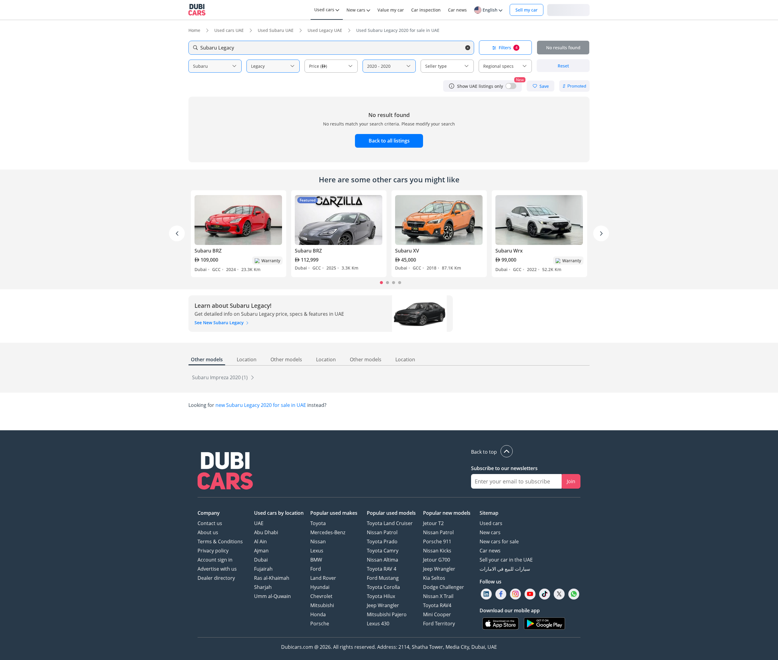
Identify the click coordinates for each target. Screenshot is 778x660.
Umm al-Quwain (272, 596)
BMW (316, 559)
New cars (490, 532)
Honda (318, 614)
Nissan (318, 541)
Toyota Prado (382, 541)
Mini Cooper (437, 614)
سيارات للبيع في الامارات (505, 568)
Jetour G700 (436, 559)
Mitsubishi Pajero (387, 614)
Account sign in (215, 559)
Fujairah (263, 568)
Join (571, 481)
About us (208, 532)
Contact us (210, 523)
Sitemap (489, 513)
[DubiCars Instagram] (515, 594)
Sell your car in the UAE (506, 559)
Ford (315, 568)
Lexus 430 (378, 623)
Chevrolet (321, 596)
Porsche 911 (437, 541)
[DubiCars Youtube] (530, 594)
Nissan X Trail (438, 596)
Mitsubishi (322, 605)
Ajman (261, 550)
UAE (258, 523)
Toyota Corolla (383, 587)
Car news (490, 550)
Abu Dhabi (266, 532)
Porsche (319, 623)
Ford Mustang (383, 578)
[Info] (452, 86)
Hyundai (319, 587)
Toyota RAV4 (437, 605)
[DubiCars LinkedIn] (486, 594)
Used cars (491, 523)
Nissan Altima (382, 559)
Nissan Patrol (382, 532)
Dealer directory (216, 578)
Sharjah (263, 587)
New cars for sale (499, 541)
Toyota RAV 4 (381, 568)
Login (568, 9)
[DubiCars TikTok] (545, 594)
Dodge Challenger (443, 587)
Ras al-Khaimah (271, 578)
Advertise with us (217, 568)
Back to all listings (389, 140)
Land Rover (323, 578)
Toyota (318, 523)
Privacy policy (213, 550)
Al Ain (260, 541)
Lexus (316, 550)
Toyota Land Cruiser (390, 523)
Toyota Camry (382, 550)
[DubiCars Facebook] (500, 594)
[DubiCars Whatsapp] (573, 594)
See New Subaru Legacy (219, 322)
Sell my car (526, 10)
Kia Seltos (434, 578)
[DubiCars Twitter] (559, 594)
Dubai (261, 559)
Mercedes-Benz (327, 532)
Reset (563, 66)
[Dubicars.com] (225, 471)
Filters (508, 47)
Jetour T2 (433, 523)
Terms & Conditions (220, 541)
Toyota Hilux (381, 596)
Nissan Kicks (437, 550)
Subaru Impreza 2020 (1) (220, 377)
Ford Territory (439, 623)
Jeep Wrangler (383, 605)
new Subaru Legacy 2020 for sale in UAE (260, 405)
